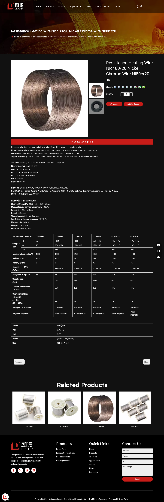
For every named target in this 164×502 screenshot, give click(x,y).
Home (38, 6)
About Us (61, 6)
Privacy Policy (123, 499)
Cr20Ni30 (64, 426)
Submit (137, 479)
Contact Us (119, 6)
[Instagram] (33, 470)
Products (49, 6)
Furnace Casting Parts (65, 453)
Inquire (115, 104)
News (98, 6)
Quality (88, 6)
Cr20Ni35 (29, 426)
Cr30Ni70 (135, 426)
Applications (75, 6)
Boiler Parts (61, 449)
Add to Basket (133, 104)
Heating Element (63, 460)
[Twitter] (20, 470)
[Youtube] (27, 470)
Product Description (82, 141)
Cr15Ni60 (100, 426)
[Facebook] (13, 470)
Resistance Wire (63, 457)
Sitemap (112, 499)
